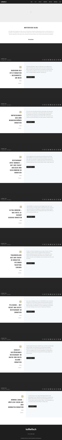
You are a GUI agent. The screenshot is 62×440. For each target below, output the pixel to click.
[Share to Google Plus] (46, 60)
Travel (36, 1)
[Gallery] (20, 67)
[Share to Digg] (48, 60)
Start (31, 1)
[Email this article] (60, 60)
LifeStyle (40, 1)
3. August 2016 (3, 294)
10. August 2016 (3, 199)
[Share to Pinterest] (58, 60)
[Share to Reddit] (50, 60)
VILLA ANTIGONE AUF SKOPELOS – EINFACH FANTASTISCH (14, 17)
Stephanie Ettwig (4, 19)
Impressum (55, 1)
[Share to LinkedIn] (52, 60)
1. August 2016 (3, 339)
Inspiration (45, 1)
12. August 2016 (3, 149)
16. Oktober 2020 (10, 19)
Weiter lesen (30, 216)
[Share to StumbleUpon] (54, 60)
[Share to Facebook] (43, 60)
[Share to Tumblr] (56, 60)
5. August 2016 (3, 244)
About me (50, 1)
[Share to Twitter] (45, 60)
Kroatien (20, 83)
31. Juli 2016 (3, 389)
